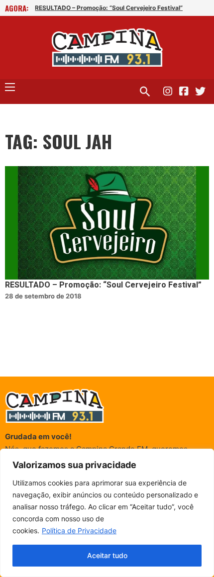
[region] (107, 513)
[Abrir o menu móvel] (10, 87)
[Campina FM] (107, 47)
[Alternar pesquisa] (145, 91)
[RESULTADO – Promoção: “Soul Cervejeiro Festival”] (107, 223)
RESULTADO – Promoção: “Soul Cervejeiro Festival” (109, 7)
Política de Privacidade (79, 530)
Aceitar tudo (107, 555)
